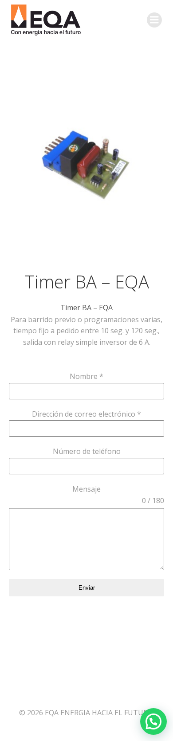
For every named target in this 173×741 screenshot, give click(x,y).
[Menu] (154, 20)
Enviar (87, 587)
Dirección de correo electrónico (86, 414)
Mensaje (86, 489)
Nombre (86, 376)
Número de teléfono (87, 451)
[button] (153, 721)
